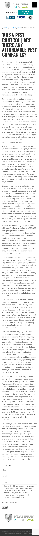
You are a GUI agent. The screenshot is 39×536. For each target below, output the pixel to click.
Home (3, 27)
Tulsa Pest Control (16, 27)
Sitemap (28, 532)
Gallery (31, 533)
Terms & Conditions (16, 533)
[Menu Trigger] (34, 4)
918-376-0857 (12, 13)
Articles (8, 27)
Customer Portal (25, 12)
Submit (5, 507)
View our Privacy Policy (9, 502)
